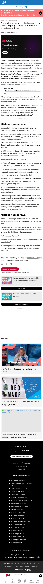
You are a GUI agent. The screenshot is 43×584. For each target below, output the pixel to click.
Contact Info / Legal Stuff (21, 463)
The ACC (22, 563)
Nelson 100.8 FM (17, 509)
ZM (12, 563)
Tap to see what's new (21, 298)
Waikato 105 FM (17, 530)
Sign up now (21, 283)
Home (2, 20)
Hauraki (29, 563)
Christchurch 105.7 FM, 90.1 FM (21, 484)
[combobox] (15, 264)
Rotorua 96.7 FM (17, 515)
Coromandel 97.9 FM (19, 488)
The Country (34, 566)
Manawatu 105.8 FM (18, 503)
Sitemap (32, 557)
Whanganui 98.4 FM (18, 542)
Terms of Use (27, 555)
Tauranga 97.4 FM (18, 524)
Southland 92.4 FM (18, 518)
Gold (39, 563)
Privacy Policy (15, 555)
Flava (34, 563)
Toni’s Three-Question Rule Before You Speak (21, 358)
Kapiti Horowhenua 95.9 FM (21, 500)
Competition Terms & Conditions (15, 557)
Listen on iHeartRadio (21, 576)
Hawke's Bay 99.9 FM (19, 497)
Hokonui (27, 566)
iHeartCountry (9, 566)
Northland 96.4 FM (18, 512)
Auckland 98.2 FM (17, 480)
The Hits (16, 563)
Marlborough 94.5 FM (19, 506)
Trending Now (13, 20)
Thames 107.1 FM (17, 527)
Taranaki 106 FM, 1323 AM (20, 521)
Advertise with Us (21, 466)
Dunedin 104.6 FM (17, 491)
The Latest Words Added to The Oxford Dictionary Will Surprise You (21, 424)
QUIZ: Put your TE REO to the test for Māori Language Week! (21, 391)
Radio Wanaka (19, 566)
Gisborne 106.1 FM (18, 494)
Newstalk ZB (6, 563)
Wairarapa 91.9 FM (18, 533)
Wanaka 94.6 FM (17, 536)
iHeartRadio (22, 469)
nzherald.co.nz (32, 258)
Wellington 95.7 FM (18, 539)
